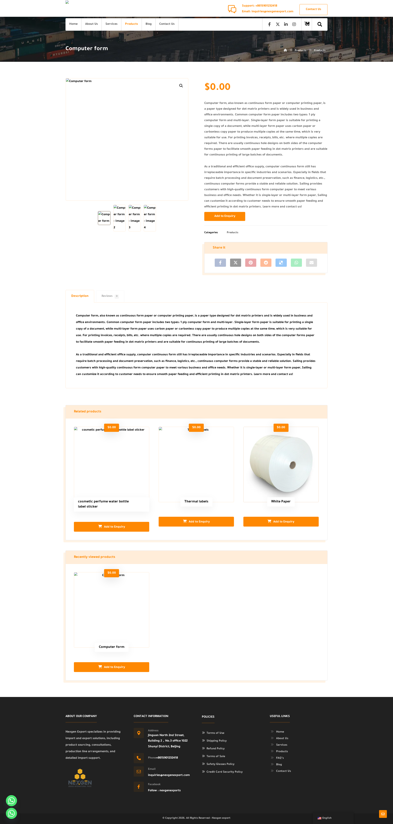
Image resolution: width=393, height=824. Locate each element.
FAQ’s (280, 758)
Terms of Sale (216, 756)
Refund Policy (216, 748)
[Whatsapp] (11, 800)
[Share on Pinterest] (250, 263)
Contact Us (283, 771)
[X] (278, 24)
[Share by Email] (311, 263)
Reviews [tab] (109, 296)
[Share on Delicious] (281, 263)
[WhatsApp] (11, 813)
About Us (282, 738)
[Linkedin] (286, 24)
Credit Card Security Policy (225, 772)
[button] (181, 85)
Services (281, 745)
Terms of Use (215, 733)
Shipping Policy (217, 741)
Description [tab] (79, 296)
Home (280, 732)
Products (232, 232)
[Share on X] (235, 263)
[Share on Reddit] (265, 263)
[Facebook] (269, 24)
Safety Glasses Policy (220, 764)
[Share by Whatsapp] (296, 263)
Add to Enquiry (224, 216)
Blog (279, 764)
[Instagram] (294, 24)
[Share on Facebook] (220, 263)
